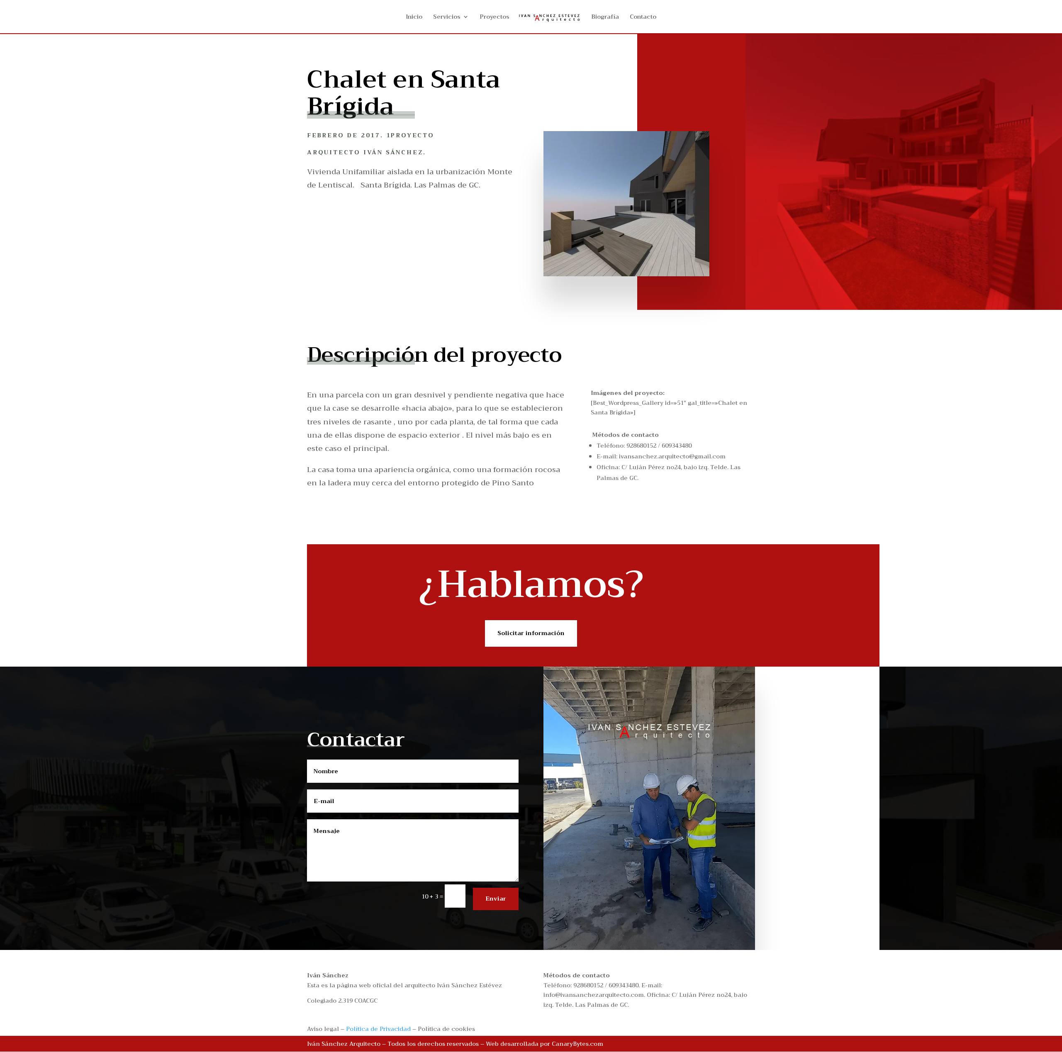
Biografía (605, 18)
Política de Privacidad (378, 1029)
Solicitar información (531, 633)
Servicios (446, 18)
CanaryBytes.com (577, 1044)
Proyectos (494, 18)
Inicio (414, 18)
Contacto (643, 18)
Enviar (495, 898)
